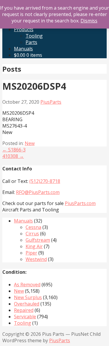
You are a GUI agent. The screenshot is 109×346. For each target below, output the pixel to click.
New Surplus (28, 297)
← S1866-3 (14, 149)
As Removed (27, 284)
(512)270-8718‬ (44, 181)
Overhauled (26, 304)
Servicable (25, 316)
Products (23, 29)
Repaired (23, 310)
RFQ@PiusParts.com (38, 192)
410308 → (13, 156)
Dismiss (89, 20)
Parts (31, 42)
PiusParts (50, 102)
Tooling (34, 36)
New (30, 143)
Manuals (23, 48)
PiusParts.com (80, 203)
